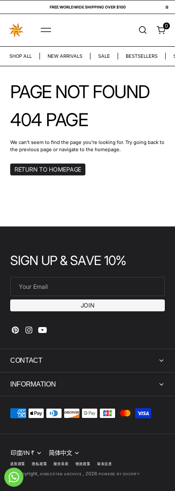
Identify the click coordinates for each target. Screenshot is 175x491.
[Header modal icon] (46, 30)
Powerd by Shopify (119, 474)
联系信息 (104, 464)
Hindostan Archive (61, 474)
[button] (45, 30)
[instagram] (29, 330)
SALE (104, 56)
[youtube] (42, 330)
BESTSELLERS (142, 56)
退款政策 (17, 464)
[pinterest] (15, 330)
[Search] (143, 30)
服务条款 (61, 464)
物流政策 (83, 464)
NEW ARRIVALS (65, 56)
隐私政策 (39, 464)
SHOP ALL (20, 56)
